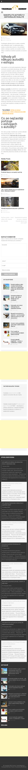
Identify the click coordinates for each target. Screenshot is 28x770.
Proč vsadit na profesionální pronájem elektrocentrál (17, 333)
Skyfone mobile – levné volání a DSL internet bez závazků (7, 219)
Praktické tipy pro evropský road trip (11, 172)
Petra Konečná (6, 38)
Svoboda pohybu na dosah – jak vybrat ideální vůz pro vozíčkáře (16, 298)
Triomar (14, 765)
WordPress (23, 767)
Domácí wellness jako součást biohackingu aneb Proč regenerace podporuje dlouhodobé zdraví (17, 287)
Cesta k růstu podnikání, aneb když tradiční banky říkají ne (17, 325)
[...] (6, 479)
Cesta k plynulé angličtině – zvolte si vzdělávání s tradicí (16, 341)
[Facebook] (1, 1)
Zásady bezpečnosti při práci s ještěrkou (12, 208)
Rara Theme (11, 767)
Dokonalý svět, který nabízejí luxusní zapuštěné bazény (16, 307)
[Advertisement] (14, 365)
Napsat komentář (6, 40)
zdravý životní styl (13, 393)
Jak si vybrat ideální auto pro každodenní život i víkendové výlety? (12, 190)
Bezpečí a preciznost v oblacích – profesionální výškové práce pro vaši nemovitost (17, 316)
